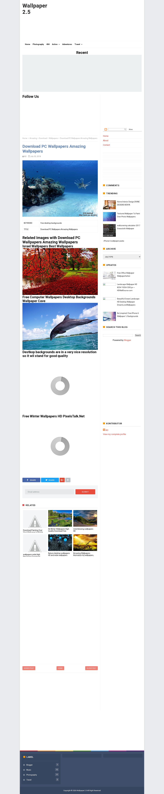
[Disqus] (60, 594)
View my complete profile (114, 434)
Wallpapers (53, 138)
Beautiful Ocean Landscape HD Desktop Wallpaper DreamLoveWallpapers (128, 302)
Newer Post (29, 668)
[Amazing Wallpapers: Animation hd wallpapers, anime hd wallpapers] (85, 542)
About (105, 140)
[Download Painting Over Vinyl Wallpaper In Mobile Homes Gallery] (35, 519)
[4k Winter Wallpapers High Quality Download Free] (60, 518)
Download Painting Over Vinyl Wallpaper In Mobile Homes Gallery (33, 532)
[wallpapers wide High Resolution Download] (35, 543)
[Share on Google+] (62, 480)
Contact (106, 145)
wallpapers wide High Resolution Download (31, 555)
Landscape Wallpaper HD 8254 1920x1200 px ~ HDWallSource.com (127, 287)
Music (28, 770)
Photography (31, 775)
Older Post (91, 668)
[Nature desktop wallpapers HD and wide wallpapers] (60, 542)
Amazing (33, 138)
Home (24, 138)
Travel (28, 780)
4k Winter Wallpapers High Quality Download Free (58, 530)
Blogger (127, 340)
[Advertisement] (95, 20)
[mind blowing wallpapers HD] (85, 518)
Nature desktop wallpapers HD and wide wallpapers (59, 554)
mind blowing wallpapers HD (83, 530)
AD (107, 430)
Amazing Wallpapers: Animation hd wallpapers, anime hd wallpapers (83, 555)
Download (43, 138)
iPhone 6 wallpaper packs (114, 241)
